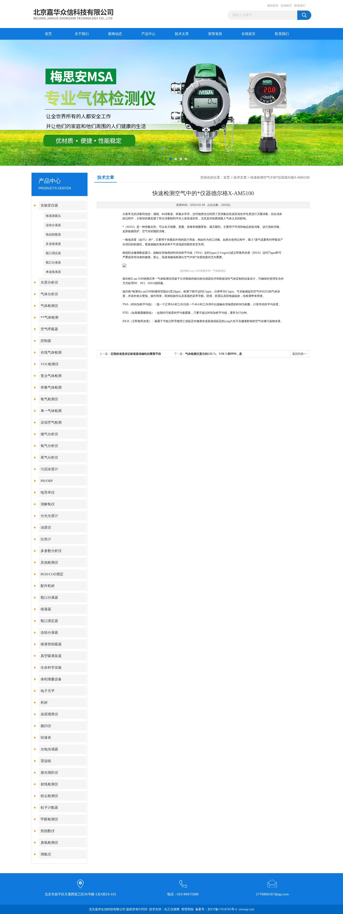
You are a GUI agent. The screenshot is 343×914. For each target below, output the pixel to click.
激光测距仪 (49, 772)
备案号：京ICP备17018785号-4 (216, 909)
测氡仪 (46, 854)
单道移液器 (53, 272)
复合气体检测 (51, 376)
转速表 (46, 737)
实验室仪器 (49, 205)
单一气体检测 (51, 411)
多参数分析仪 (51, 551)
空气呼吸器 (49, 329)
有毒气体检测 (51, 387)
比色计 (46, 539)
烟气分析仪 (49, 434)
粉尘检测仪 (49, 796)
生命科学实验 (51, 667)
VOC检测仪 (50, 364)
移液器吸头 (53, 216)
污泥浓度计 (49, 469)
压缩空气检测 (51, 422)
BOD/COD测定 (52, 574)
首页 (48, 34)
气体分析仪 (49, 294)
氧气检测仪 (49, 399)
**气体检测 (49, 317)
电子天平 (48, 691)
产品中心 (148, 34)
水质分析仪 (49, 282)
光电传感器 (49, 749)
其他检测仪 (49, 562)
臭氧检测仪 (49, 842)
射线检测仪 (49, 784)
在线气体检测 (51, 352)
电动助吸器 (53, 234)
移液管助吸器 (51, 644)
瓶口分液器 (53, 262)
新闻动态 (115, 34)
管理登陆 (187, 909)
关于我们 (82, 34)
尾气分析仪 (49, 457)
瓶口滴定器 (53, 253)
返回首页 (272, 5)
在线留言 (286, 5)
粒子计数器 (49, 807)
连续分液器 (53, 225)
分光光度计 (49, 516)
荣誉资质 (215, 34)
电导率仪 (48, 492)
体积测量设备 (51, 679)
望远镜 (46, 761)
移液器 (46, 609)
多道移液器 (53, 244)
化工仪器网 (171, 909)
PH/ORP (47, 481)
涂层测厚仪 (49, 714)
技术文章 (182, 34)
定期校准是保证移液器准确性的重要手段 (136, 353)
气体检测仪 (49, 306)
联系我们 (299, 5)
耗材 (44, 702)
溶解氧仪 (48, 504)
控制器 (46, 341)
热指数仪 (48, 831)
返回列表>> (299, 353)
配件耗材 (48, 586)
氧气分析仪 (49, 446)
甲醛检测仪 (49, 819)
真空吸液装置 (51, 656)
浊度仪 (46, 527)
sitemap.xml (246, 909)
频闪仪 (46, 726)
